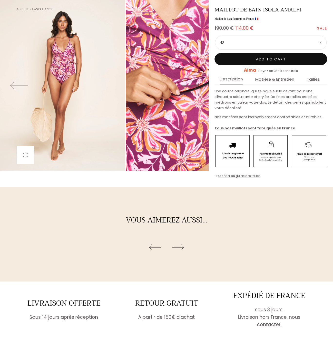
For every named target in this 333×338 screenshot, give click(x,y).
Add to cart (271, 59)
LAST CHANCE (42, 9)
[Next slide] (190, 85)
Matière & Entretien (274, 79)
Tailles (313, 79)
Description (231, 79)
